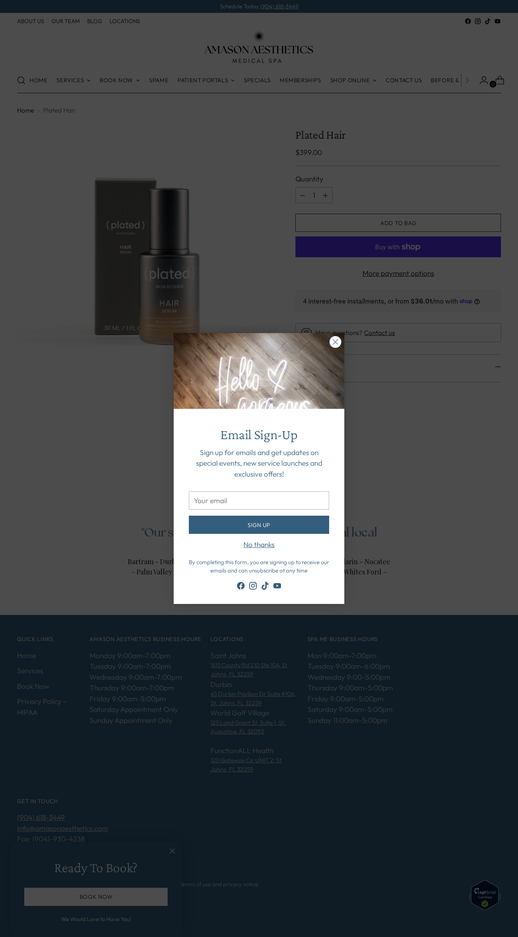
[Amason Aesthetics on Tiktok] (265, 587)
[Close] (335, 342)
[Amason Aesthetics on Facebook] (240, 587)
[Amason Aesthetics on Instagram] (252, 587)
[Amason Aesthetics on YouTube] (277, 587)
